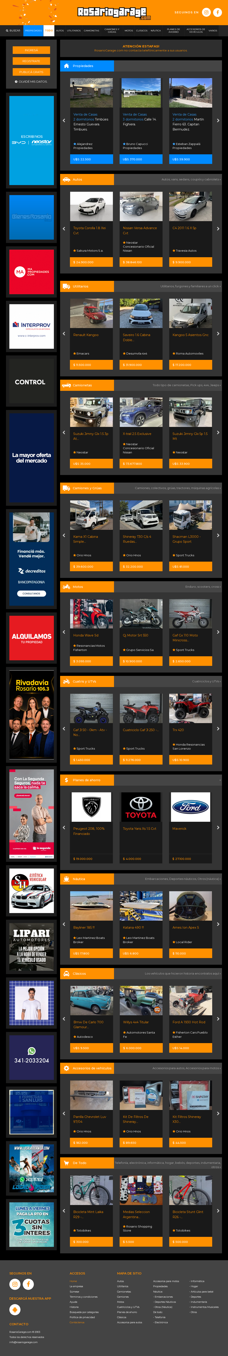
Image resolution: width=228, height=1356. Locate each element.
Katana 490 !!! (83, 928)
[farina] (31, 457)
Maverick (130, 829)
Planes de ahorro (127, 1312)
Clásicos (121, 1317)
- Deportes (195, 1296)
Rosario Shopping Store (88, 1228)
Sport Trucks (135, 555)
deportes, (193, 1162)
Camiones (123, 1296)
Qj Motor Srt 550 (86, 635)
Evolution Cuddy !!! (187, 928)
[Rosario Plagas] (31, 381)
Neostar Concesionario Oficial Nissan (89, 246)
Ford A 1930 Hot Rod (139, 1022)
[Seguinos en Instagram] (206, 12)
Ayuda (73, 1301)
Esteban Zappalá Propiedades (137, 146)
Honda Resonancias (190, 748)
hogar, (170, 1162)
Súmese (74, 1291)
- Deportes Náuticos (164, 1301)
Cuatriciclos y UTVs (128, 1307)
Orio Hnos (182, 452)
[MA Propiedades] (31, 271)
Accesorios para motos (202, 1068)
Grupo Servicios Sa (90, 650)
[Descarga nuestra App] (14, 1309)
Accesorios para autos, (169, 1068)
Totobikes (133, 1230)
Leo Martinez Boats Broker (89, 940)
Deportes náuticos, (183, 879)
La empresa (76, 1286)
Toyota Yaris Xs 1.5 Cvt (90, 829)
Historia (74, 1307)
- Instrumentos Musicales (204, 1307)
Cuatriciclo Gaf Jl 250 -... (91, 730)
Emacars (181, 1036)
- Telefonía (159, 1317)
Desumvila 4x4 (87, 353)
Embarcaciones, (157, 879)
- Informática (196, 1281)
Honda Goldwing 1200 (190, 1022)
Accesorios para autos (129, 1322)
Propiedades (160, 1286)
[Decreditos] (31, 559)
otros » (216, 1167)
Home (73, 1281)
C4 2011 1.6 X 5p (135, 228)
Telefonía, (122, 1162)
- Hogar (193, 1286)
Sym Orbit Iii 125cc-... (188, 635)
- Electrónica (160, 1322)
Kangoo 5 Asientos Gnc (141, 335)
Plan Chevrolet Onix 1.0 (190, 829)
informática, (156, 1162)
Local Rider (134, 942)
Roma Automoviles (140, 353)
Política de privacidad (82, 1317)
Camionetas (124, 1291)
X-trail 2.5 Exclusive (87, 434)
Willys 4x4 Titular (86, 1022)
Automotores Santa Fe (188, 351)
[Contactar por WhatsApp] (31, 217)
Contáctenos (77, 1322)
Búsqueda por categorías (84, 1312)
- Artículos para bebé (201, 1291)
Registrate (31, 61)
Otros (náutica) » (209, 879)
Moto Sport (184, 650)
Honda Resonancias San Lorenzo (139, 746)
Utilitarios (122, 1286)
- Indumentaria (198, 1301)
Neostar (132, 452)
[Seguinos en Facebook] (217, 12)
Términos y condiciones (84, 1296)
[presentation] (63, 121)
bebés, (180, 1162)
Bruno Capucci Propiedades (85, 146)
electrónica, (138, 1162)
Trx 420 (128, 730)
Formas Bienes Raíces (191, 148)
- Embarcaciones (163, 1296)
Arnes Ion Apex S (136, 928)
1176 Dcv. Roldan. (190, 119)
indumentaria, (211, 1162)
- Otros (193, 1312)
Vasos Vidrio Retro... (188, 1212)
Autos (120, 1281)
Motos (120, 1301)
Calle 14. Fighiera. (90, 119)
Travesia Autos (136, 250)
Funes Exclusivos (187, 250)
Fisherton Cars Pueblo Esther (140, 1034)
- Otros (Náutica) (162, 1307)
